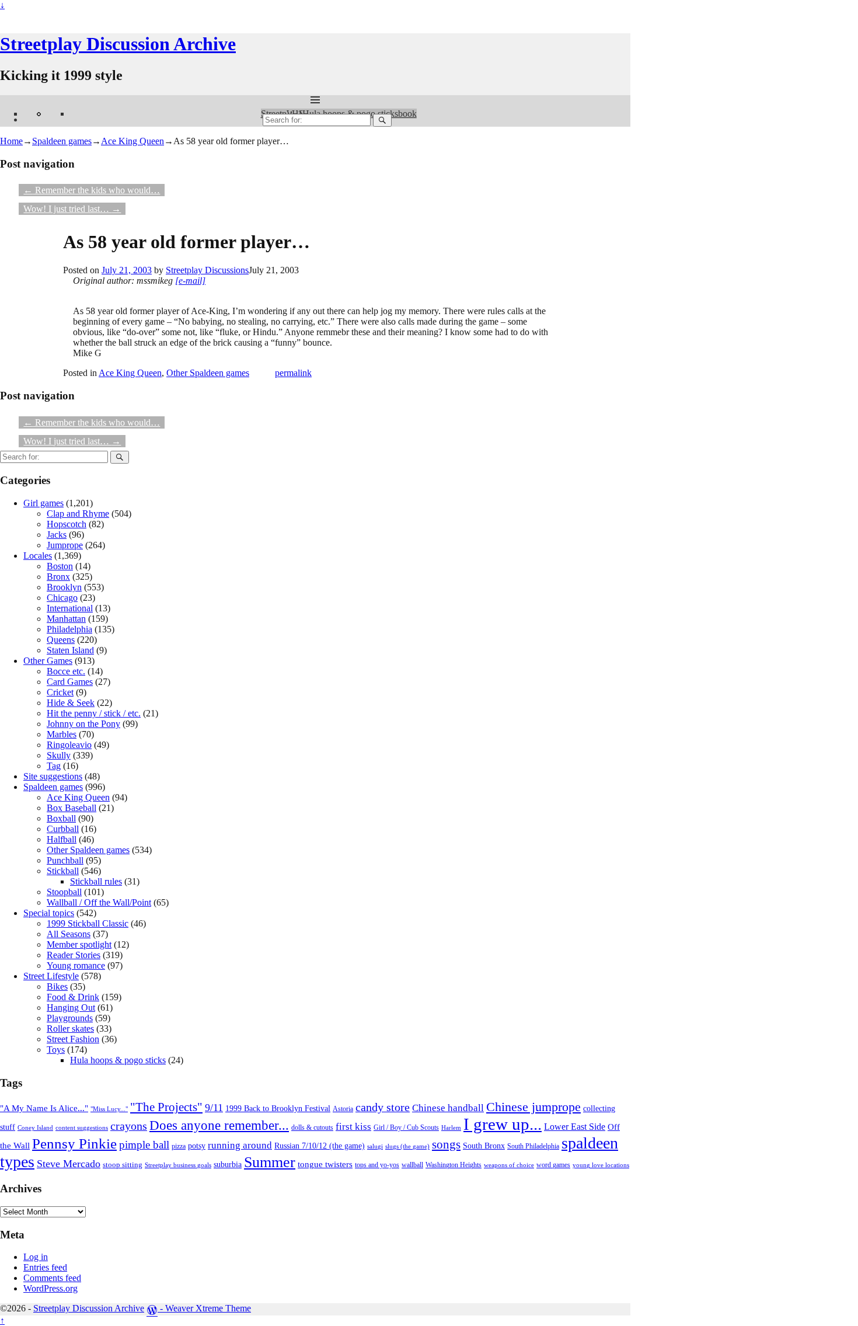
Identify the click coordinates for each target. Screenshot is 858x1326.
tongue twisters (325, 1164)
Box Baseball (71, 808)
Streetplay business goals (178, 1164)
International (70, 608)
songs (446, 1144)
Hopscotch (66, 524)
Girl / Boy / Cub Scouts (406, 1127)
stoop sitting (122, 1165)
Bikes (57, 986)
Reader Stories (73, 955)
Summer (269, 1162)
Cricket (60, 692)
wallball (412, 1165)
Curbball (63, 829)
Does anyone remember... (219, 1125)
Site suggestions (52, 776)
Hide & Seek (71, 703)
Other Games (47, 661)
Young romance (76, 965)
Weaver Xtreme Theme (208, 1308)
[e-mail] (190, 281)
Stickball (63, 871)
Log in (35, 1257)
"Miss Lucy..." (109, 1108)
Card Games (70, 682)
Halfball (61, 839)
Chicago (62, 598)
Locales (37, 556)
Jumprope (65, 545)
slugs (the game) (407, 1146)
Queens (61, 640)
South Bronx (484, 1145)
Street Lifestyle (51, 976)
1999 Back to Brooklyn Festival (277, 1108)
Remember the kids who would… (91, 190)
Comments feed (52, 1278)
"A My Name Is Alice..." (44, 1108)
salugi (375, 1146)
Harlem (451, 1127)
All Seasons (68, 934)
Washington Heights (453, 1165)
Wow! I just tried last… (72, 209)
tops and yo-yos (377, 1165)
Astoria (343, 1109)
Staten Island (70, 650)
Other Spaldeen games (207, 373)
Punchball (65, 860)
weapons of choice (509, 1164)
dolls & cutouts (312, 1128)
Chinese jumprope (533, 1107)
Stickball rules (96, 881)
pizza (179, 1146)
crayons (128, 1126)
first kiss (353, 1126)
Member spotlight (79, 944)
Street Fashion (73, 1039)
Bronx (58, 577)
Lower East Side (574, 1127)
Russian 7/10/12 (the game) (319, 1145)
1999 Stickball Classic (87, 923)
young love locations (601, 1165)
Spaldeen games (62, 141)
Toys (56, 1049)
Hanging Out (71, 1007)
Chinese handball (448, 1107)
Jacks (57, 535)
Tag (54, 766)
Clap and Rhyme (78, 513)
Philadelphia (69, 629)
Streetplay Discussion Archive (118, 43)
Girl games (43, 503)
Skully (59, 755)
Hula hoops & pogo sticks (118, 1060)
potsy (196, 1145)
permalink (293, 373)
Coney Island (35, 1127)
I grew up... (502, 1124)
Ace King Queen (132, 141)
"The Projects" (166, 1107)
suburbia (228, 1164)
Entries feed (45, 1267)
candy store (382, 1107)
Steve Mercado (68, 1164)
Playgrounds (70, 1018)
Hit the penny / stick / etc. (94, 713)
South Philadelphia (533, 1146)
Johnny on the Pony (83, 724)
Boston (60, 566)
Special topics (48, 913)
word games (553, 1165)
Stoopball (64, 892)
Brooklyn (64, 587)
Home (11, 141)
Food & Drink (73, 997)
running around (240, 1145)
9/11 (214, 1107)
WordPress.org (50, 1288)
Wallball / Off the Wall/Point (99, 902)
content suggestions (81, 1127)
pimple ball (144, 1145)
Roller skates (70, 1028)
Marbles (61, 734)
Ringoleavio (69, 745)
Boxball (61, 818)
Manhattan (66, 619)
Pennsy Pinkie (74, 1143)
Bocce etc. (66, 671)
